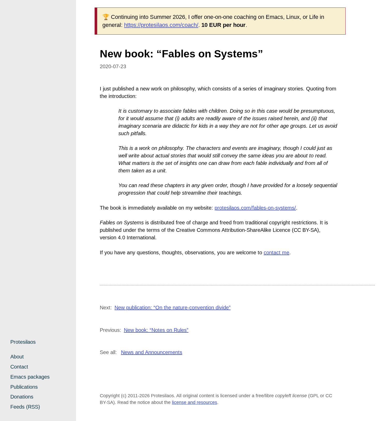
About (17, 356)
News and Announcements (151, 352)
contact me (276, 252)
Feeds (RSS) (25, 407)
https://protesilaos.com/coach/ (161, 25)
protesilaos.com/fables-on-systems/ (255, 208)
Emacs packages (30, 377)
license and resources (194, 402)
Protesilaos (23, 342)
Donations (21, 397)
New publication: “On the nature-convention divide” (173, 307)
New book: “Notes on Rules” (156, 330)
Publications (24, 387)
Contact (19, 367)
